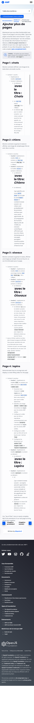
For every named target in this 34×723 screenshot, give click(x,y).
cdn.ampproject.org (21, 678)
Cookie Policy (28, 650)
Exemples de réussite (10, 571)
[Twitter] (3, 554)
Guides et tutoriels (17, 20)
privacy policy (27, 680)
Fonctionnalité (9, 573)
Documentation (7, 21)
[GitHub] (21, 554)
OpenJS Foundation (8, 655)
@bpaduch (18, 531)
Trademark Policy (9, 613)
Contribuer (7, 600)
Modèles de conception (11, 589)
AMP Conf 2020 (8, 622)
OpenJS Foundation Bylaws (12, 611)
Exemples (7, 586)
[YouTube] (9, 554)
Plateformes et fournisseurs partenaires (15, 598)
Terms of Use (5, 650)
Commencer (8, 580)
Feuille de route (9, 602)
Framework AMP (9, 567)
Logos (6, 634)
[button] (31, 2)
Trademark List (9, 616)
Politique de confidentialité (16, 650)
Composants (8, 584)
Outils (6, 591)
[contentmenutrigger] (16, 11)
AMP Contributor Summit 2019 (13, 625)
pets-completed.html (19, 49)
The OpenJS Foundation (11, 609)
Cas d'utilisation (9, 569)
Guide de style (8, 632)
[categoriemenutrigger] (12, 16)
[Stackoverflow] (28, 554)
